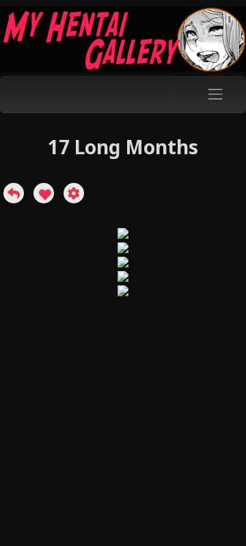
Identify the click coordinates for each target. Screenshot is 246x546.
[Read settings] (74, 193)
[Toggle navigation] (215, 94)
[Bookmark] (43, 193)
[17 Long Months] (13, 193)
